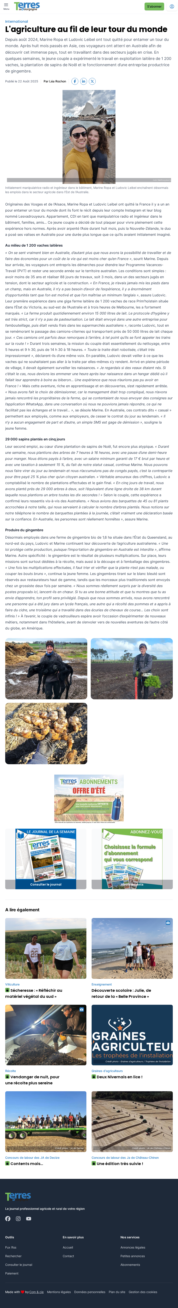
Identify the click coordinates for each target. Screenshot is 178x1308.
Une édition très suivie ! (118, 1163)
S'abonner (154, 6)
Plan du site (117, 1292)
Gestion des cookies (143, 1292)
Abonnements (130, 1264)
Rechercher (13, 1256)
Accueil (68, 1247)
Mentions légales (59, 1292)
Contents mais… (25, 1163)
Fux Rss (10, 1247)
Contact (68, 1256)
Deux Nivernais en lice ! (118, 1077)
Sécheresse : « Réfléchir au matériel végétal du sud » (33, 993)
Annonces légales (132, 1247)
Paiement (11, 1273)
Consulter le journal (18, 1264)
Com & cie (36, 1292)
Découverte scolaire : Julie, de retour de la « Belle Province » (121, 993)
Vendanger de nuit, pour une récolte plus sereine (32, 1080)
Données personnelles (89, 1292)
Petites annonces (132, 1256)
